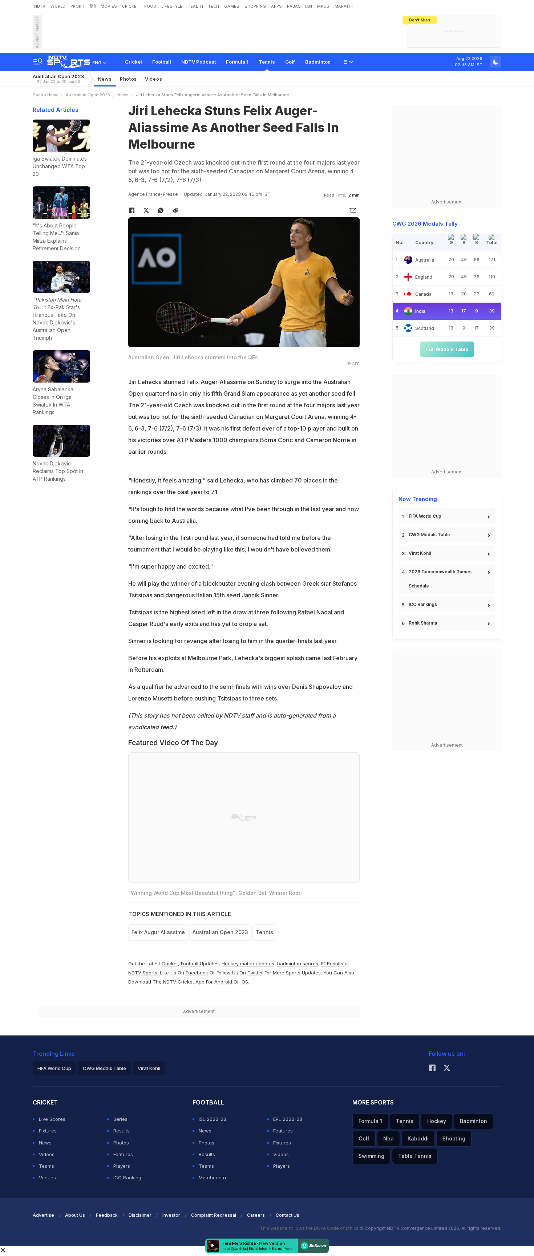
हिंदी (93, 6)
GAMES (231, 6)
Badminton (318, 62)
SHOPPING (255, 6)
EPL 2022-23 (287, 1119)
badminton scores (297, 963)
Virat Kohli (420, 553)
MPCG (323, 6)
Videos (153, 79)
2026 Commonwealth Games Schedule (440, 579)
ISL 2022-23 (212, 1119)
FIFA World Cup (425, 516)
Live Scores (52, 1119)
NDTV (39, 6)
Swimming (371, 1156)
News (105, 79)
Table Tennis (415, 1156)
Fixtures (48, 1131)
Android (223, 982)
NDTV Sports (142, 973)
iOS (244, 982)
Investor (171, 1215)
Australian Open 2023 (58, 79)
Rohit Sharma (423, 623)
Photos (128, 79)
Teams (46, 1166)
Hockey (436, 1121)
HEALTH (195, 6)
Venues (47, 1177)
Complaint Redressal (213, 1215)
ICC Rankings (423, 604)
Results (121, 1131)
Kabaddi (418, 1138)
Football (161, 62)
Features (123, 1154)
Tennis (267, 62)
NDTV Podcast (198, 62)
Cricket (133, 62)
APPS (276, 6)
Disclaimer (140, 1215)
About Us (75, 1215)
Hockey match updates (248, 963)
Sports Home (45, 94)
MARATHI (344, 6)
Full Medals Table (447, 349)
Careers (256, 1215)
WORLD (57, 6)
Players (121, 1166)
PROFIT (77, 6)
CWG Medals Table (429, 534)
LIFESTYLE (171, 6)
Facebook (197, 973)
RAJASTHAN (299, 6)
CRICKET (130, 6)
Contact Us (287, 1215)
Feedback (107, 1215)
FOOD (150, 6)
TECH (213, 6)
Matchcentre (213, 1177)
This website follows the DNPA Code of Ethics (310, 1228)
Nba (388, 1138)
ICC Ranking (127, 1177)
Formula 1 (237, 62)
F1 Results (333, 963)
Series (120, 1119)
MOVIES (109, 6)
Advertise (43, 1215)
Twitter (255, 973)
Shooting (453, 1138)
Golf (290, 62)
